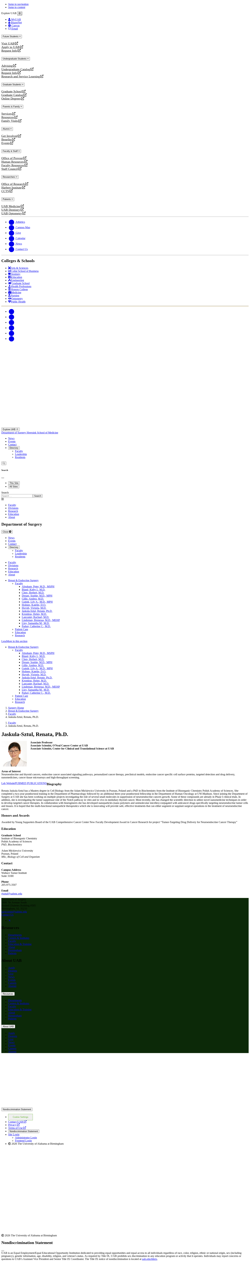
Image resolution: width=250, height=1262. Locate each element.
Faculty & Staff (10, 151)
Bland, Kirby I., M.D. (33, 589)
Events (6, 143)
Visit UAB (7, 43)
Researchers (9, 177)
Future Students (11, 36)
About (11, 947)
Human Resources (12, 162)
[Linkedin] (11, 338)
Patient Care (21, 629)
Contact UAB (17, 1121)
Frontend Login (23, 1140)
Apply (11, 967)
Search (5, 492)
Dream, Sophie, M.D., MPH (37, 595)
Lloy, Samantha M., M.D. (35, 623)
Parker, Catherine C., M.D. (36, 626)
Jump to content (16, 7)
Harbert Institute (11, 187)
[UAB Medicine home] (125, 426)
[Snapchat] (11, 333)
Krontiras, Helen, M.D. (34, 614)
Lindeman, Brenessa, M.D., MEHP (41, 620)
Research (20, 635)
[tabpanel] (125, 494)
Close (6, 532)
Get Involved (9, 136)
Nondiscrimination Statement (17, 1109)
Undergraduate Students (15, 58)
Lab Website (8, 783)
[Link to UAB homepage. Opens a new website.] (125, 1106)
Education (20, 632)
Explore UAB (9, 429)
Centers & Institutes (18, 938)
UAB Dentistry (10, 210)
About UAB (8, 1026)
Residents (20, 457)
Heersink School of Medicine (42, 432)
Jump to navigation (18, 4)
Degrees (12, 970)
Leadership (21, 454)
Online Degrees (11, 98)
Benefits (6, 139)
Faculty (19, 451)
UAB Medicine (10, 206)
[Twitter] (11, 316)
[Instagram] (11, 322)
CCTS (6, 191)
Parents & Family (12, 106)
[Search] (3, 463)
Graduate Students (12, 84)
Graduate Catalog (12, 95)
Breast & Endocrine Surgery (23, 580)
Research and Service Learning (20, 76)
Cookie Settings (20, 1117)
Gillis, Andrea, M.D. (33, 598)
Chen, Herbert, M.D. (33, 592)
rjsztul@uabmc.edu (11, 893)
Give (10, 973)
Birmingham (15, 950)
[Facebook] (11, 311)
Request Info (9, 50)
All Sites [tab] (14, 486)
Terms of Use (17, 1127)
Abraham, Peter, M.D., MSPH (38, 586)
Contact (12, 444)
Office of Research (13, 184)
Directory (14, 448)
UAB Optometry (11, 213)
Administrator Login (26, 1137)
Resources (7, 117)
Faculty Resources (12, 165)
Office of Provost (12, 158)
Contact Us (7, 914)
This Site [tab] (14, 483)
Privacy (14, 1124)
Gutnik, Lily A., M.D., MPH (37, 601)
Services (6, 114)
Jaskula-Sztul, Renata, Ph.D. (37, 611)
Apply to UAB (10, 47)
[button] (125, 641)
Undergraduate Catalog (15, 69)
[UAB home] (125, 367)
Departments (15, 934)
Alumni (6, 129)
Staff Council (9, 169)
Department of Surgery (14, 432)
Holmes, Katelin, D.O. (34, 604)
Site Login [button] (13, 1134)
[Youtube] (11, 327)
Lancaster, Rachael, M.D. (35, 617)
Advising (7, 66)
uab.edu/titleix (149, 1259)
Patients (7, 199)
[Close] (19, 13)
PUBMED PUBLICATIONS (31, 783)
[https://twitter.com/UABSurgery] (9, 920)
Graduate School (11, 91)
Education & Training (19, 944)
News (11, 438)
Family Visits (9, 121)
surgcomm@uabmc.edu (14, 911)
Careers (12, 983)
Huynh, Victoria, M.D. (34, 607)
